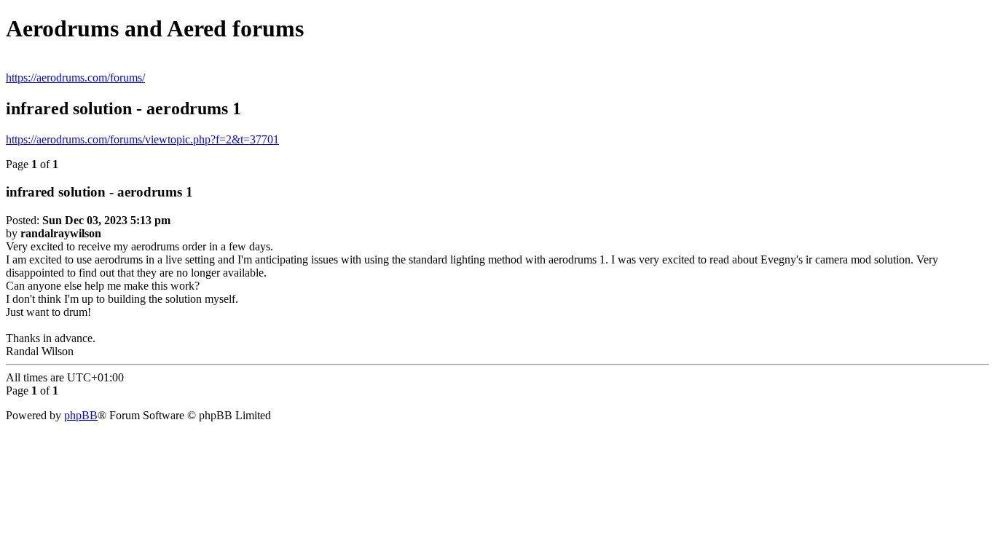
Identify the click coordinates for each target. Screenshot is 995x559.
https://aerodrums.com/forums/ (75, 77)
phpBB (81, 415)
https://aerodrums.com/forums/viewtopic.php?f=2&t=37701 (142, 139)
